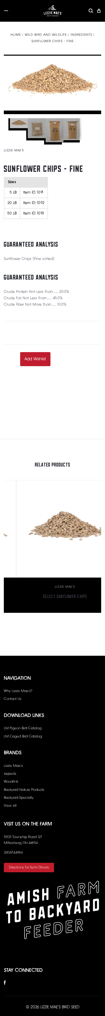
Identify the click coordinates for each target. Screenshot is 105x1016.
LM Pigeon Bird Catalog (23, 728)
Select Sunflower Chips (53, 595)
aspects (10, 773)
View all (10, 805)
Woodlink (11, 781)
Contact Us (12, 699)
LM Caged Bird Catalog (23, 736)
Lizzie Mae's (14, 150)
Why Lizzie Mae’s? (18, 691)
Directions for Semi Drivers (29, 867)
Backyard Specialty (19, 797)
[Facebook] (5, 983)
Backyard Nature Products (24, 790)
